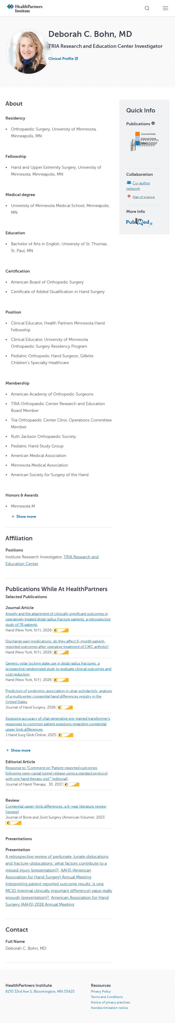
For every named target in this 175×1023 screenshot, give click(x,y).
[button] (147, 8)
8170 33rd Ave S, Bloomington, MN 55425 (40, 992)
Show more (26, 517)
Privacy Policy (101, 991)
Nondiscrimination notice (109, 1008)
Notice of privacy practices (110, 1002)
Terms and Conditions (107, 997)
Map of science (144, 197)
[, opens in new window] (139, 225)
